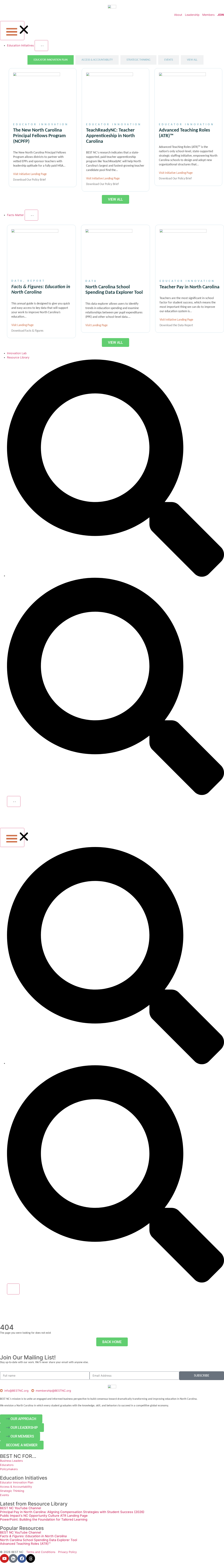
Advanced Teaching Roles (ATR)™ (25, 1543)
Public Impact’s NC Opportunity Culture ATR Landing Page (44, 1515)
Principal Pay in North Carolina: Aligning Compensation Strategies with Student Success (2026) (72, 1512)
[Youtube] (4, 1558)
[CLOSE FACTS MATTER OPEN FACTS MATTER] (31, 215)
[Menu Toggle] (12, 30)
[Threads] (30, 1558)
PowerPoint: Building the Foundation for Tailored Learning (43, 1519)
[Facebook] (22, 1558)
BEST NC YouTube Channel (20, 1508)
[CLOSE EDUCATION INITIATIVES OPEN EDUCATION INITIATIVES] (41, 45)
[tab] (50, 60)
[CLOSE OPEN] (13, 801)
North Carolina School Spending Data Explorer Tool (38, 1540)
